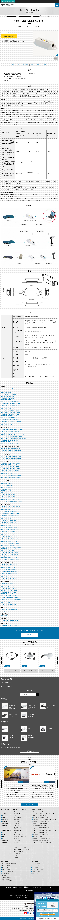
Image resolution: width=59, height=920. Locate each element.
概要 (13, 65)
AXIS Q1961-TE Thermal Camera (9, 443)
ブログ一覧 (30, 804)
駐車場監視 (5, 867)
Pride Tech (4, 842)
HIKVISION (5, 840)
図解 (32, 65)
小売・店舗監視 (6, 869)
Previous (1, 660)
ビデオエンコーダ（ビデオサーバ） (22, 847)
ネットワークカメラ (6, 809)
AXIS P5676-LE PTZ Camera (8, 407)
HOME (9, 887)
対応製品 (44, 65)
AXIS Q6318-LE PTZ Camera (8, 424)
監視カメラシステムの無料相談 (33, 887)
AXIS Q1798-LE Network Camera (9, 578)
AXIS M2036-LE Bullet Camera (9, 566)
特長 (19, 65)
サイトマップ (50, 887)
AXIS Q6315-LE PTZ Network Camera (11, 423)
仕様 (38, 65)
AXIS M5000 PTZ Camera (7, 392)
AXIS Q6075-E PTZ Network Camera (10, 416)
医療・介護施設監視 (7, 880)
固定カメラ (16, 812)
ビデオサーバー (17, 855)
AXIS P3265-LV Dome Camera (9, 527)
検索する (29, 690)
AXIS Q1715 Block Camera (8, 576)
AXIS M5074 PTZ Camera (7, 396)
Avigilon (4, 832)
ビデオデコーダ (17, 853)
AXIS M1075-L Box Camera (8, 585)
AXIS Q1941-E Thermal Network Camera (11, 433)
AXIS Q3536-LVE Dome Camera (9, 552)
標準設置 (25, 65)
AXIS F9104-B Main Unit (7, 483)
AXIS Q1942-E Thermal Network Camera (11, 436)
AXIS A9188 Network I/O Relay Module (11, 450)
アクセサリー (17, 832)
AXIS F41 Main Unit (6, 482)
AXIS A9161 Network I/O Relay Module (11, 448)
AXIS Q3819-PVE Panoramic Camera (10, 477)
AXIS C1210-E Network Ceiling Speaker (11, 456)
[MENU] (57, 5)
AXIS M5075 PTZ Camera (7, 398)
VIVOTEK (4, 813)
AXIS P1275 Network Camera (8, 498)
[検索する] (37, 694)
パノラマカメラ (17, 821)
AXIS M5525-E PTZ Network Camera (10, 401)
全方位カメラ (17, 823)
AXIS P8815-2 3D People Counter (9, 388)
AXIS (3, 812)
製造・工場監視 (6, 865)
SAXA (3, 844)
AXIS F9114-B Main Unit (7, 489)
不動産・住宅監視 (6, 877)
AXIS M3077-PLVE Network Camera (10, 463)
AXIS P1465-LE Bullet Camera (9, 569)
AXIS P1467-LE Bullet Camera (9, 571)
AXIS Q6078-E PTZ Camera (8, 417)
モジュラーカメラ (18, 827)
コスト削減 (35, 867)
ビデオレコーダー (18, 846)
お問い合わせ (30, 634)
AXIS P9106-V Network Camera (9, 550)
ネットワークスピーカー (20, 836)
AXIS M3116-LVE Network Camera (10, 515)
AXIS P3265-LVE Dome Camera (9, 529)
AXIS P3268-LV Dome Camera (9, 536)
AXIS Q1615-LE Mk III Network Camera (11, 599)
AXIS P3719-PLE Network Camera (10, 466)
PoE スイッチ (17, 838)
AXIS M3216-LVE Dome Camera (9, 518)
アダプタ (16, 857)
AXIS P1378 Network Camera (8, 595)
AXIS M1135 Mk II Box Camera (9, 586)
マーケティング (36, 871)
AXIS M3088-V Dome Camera (8, 511)
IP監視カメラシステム (37, 809)
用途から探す (34, 861)
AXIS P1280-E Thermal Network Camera (11, 429)
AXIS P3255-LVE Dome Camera (9, 525)
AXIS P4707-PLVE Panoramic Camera (11, 475)
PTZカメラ (16, 815)
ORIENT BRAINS (6, 830)
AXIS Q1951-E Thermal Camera (9, 440)
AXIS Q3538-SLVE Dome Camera (9, 556)
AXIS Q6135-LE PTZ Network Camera (11, 421)
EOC (3, 838)
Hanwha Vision (6, 819)
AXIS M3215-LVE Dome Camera (9, 517)
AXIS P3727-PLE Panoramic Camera (10, 468)
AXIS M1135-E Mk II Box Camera (9, 588)
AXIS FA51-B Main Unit (7, 492)
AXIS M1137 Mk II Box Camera (9, 590)
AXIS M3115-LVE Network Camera (10, 513)
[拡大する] (57, 55)
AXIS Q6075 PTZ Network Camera (10, 414)
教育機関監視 (5, 873)
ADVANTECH (5, 829)
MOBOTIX (4, 827)
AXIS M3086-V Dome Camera (8, 509)
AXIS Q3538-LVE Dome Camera (9, 554)
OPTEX (4, 846)
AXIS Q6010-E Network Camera (9, 408)
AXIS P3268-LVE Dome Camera (9, 538)
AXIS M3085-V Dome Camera (8, 508)
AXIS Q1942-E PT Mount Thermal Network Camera (14, 438)
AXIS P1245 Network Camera (8, 494)
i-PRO (3, 817)
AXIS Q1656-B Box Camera (8, 602)
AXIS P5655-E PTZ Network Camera (10, 405)
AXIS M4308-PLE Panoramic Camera (10, 465)
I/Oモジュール (17, 842)
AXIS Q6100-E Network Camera (9, 419)
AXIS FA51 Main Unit (6, 491)
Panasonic (4, 825)
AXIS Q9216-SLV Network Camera (10, 559)
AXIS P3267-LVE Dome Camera (9, 534)
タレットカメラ (17, 817)
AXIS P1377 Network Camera (8, 594)
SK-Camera (5, 823)
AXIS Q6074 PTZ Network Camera (10, 410)
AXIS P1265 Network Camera (8, 496)
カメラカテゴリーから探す (19, 809)
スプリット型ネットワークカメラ (22, 849)
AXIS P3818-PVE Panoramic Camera (10, 472)
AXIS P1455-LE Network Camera (9, 567)
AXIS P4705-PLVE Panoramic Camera (11, 473)
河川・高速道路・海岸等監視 (9, 863)
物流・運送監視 (6, 879)
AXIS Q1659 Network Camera (8, 604)
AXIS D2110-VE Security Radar (9, 625)
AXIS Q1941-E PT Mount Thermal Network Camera (14, 434)
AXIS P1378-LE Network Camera (9, 597)
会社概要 (30, 890)
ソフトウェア (17, 840)
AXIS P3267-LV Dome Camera (9, 533)
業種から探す (4, 861)
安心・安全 (35, 873)
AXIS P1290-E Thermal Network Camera (11, 431)
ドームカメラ (17, 813)
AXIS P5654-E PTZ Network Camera (10, 403)
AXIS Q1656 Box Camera (7, 601)
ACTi (3, 834)
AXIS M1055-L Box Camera (8, 583)
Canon (4, 815)
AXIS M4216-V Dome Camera (8, 522)
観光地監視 (5, 875)
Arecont (4, 836)
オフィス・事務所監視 (7, 871)
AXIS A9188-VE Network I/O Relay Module (12, 452)
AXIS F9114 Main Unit (6, 487)
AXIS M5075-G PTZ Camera (8, 400)
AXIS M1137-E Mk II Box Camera (9, 592)
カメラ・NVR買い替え (37, 869)
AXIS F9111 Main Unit (6, 485)
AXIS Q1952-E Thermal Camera (9, 442)
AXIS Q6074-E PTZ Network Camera (10, 412)
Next (57, 660)
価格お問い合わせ (10, 36)
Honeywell (4, 821)
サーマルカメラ (17, 819)
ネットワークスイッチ (19, 834)
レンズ (15, 844)
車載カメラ (16, 825)
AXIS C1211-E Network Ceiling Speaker (11, 458)
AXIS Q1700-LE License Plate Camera (11, 575)
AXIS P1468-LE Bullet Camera (9, 573)
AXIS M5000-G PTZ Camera (8, 394)
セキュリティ (35, 865)
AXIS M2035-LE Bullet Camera (9, 564)
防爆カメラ (16, 829)
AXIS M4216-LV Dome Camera (9, 520)
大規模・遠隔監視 (36, 863)
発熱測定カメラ (17, 830)
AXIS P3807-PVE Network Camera (10, 470)
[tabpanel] (56, 58)
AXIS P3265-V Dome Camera (8, 531)
